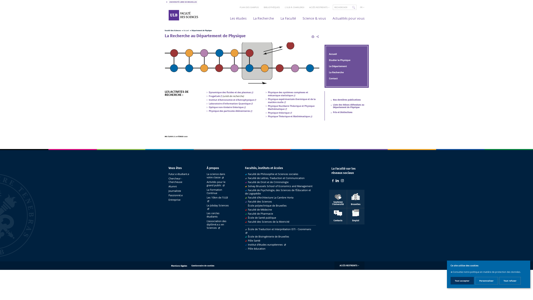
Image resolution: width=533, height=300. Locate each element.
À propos (213, 168)
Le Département (338, 66)
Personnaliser (486, 280)
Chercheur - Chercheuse (175, 180)
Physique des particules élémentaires (229, 110)
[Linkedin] (337, 181)
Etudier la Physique (339, 60)
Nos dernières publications (347, 100)
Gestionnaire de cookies (202, 266)
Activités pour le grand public (216, 183)
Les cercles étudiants (213, 215)
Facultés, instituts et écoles (264, 168)
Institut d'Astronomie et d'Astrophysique (231, 99)
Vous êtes (175, 168)
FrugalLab (214, 96)
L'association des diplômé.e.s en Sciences (216, 224)
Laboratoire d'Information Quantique (230, 103)
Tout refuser (510, 280)
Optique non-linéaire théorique (226, 107)
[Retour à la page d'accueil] (190, 15)
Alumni (173, 186)
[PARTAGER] (318, 37)
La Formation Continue (214, 191)
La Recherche (336, 72)
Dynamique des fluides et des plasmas (230, 92)
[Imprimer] (313, 37)
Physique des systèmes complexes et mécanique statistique (288, 94)
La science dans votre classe (216, 175)
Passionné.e (176, 195)
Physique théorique (279, 112)
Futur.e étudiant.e (179, 174)
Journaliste (175, 190)
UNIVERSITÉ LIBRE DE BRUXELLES (183, 2)
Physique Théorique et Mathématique (289, 116)
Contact (333, 78)
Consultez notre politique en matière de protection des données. (487, 271)
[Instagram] (342, 181)
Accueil (333, 54)
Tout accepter (462, 280)
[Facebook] (333, 181)
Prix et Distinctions (342, 112)
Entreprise (174, 199)
